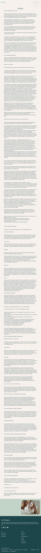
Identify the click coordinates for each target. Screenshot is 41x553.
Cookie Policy (23, 542)
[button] (33, 549)
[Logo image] (3, 2)
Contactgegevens (13, 551)
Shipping (22, 538)
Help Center (23, 533)
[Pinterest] (3, 527)
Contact (22, 534)
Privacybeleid (11, 549)
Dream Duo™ (3, 533)
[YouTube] (7, 527)
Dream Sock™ (3, 536)
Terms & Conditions (24, 536)
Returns (22, 539)
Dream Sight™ (3, 534)
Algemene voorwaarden (18, 549)
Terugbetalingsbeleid (4, 549)
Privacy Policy (23, 541)
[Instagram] (5, 527)
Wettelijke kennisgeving (5, 551)
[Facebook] (1, 527)
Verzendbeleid (25, 549)
